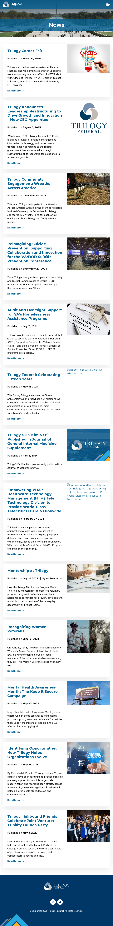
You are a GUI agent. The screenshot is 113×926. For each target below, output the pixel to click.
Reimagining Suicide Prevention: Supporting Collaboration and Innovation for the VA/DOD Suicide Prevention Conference (34, 252)
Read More (14, 90)
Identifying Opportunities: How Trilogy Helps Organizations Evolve (32, 752)
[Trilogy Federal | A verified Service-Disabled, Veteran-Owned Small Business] (13, 4)
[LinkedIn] (53, 902)
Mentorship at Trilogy (27, 571)
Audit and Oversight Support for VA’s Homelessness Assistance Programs (34, 314)
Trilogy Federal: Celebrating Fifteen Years (33, 377)
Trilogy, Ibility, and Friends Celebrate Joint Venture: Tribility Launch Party (32, 820)
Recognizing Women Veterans (27, 629)
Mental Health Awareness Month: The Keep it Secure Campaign (32, 691)
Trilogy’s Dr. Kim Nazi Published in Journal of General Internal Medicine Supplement (32, 441)
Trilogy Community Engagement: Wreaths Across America (28, 183)
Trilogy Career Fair (24, 51)
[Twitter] (60, 902)
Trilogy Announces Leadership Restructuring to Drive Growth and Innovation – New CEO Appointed (34, 113)
